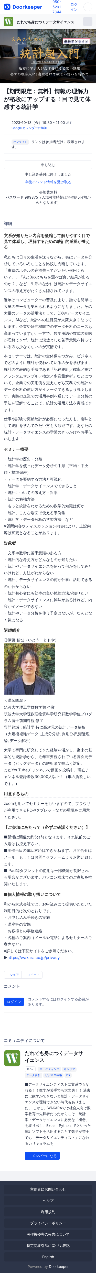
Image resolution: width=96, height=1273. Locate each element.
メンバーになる (44, 1155)
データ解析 (33, 1075)
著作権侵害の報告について (48, 1234)
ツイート (33, 975)
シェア (14, 975)
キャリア (69, 1069)
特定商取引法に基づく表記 (48, 1245)
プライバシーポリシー (48, 1223)
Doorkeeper (59, 1266)
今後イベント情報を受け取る (48, 182)
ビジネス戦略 (53, 1075)
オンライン (20, 142)
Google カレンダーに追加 (29, 128)
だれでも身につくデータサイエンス (45, 22)
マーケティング (49, 1069)
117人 (30, 1069)
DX (68, 1075)
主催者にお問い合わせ (48, 1189)
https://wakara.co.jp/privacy (33, 957)
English (48, 1257)
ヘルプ (48, 1200)
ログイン (14, 1001)
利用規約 (48, 1212)
